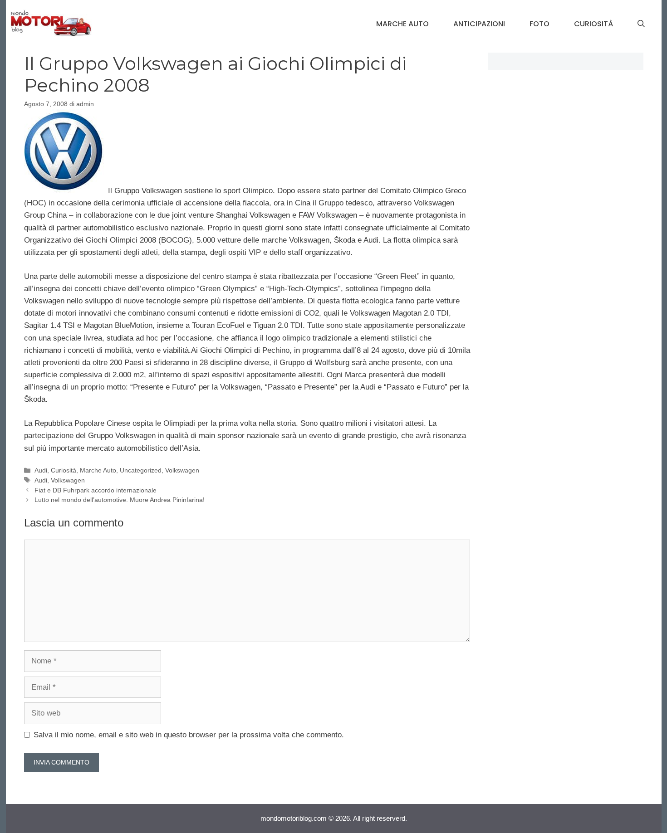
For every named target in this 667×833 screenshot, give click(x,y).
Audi (40, 470)
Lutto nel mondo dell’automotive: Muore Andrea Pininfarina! (119, 499)
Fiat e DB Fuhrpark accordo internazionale (95, 490)
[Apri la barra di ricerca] (641, 24)
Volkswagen (182, 470)
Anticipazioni (479, 24)
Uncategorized (141, 470)
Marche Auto (402, 24)
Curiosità (593, 24)
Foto (539, 24)
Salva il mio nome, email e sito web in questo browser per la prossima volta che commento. (189, 735)
